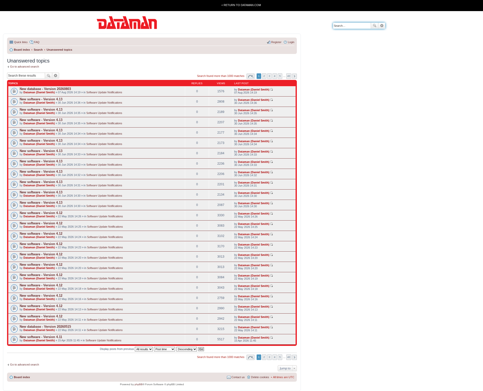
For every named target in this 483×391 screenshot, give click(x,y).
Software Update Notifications (104, 92)
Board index (22, 377)
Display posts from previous (117, 348)
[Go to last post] (271, 89)
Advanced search (381, 26)
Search (374, 26)
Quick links (21, 42)
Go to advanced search (24, 66)
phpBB (139, 384)
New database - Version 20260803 (45, 89)
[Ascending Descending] (186, 348)
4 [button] (274, 76)
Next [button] (294, 76)
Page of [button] (251, 76)
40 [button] (288, 76)
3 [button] (269, 76)
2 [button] (264, 76)
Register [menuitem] (276, 42)
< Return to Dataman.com (241, 5)
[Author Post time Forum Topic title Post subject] (165, 348)
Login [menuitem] (291, 42)
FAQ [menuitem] (36, 42)
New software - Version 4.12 (41, 213)
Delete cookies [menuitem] (260, 377)
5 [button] (280, 76)
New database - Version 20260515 (45, 326)
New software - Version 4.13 (41, 99)
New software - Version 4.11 (41, 337)
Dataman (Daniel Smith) (39, 92)
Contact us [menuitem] (238, 377)
